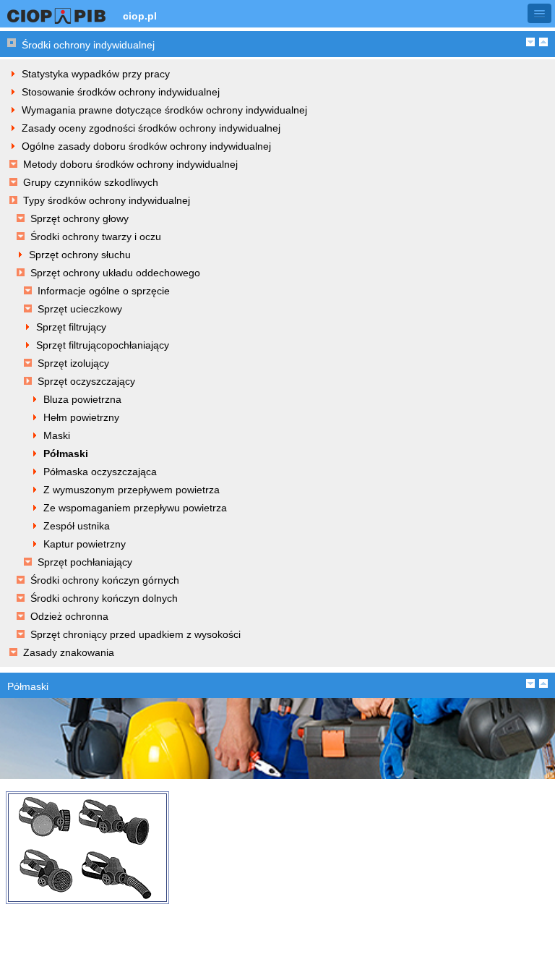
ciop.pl (140, 16)
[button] (539, 13)
